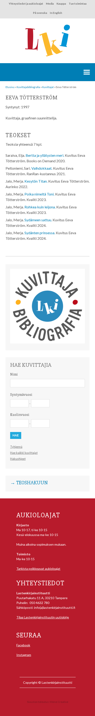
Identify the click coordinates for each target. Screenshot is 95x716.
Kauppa (61, 3)
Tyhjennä (16, 447)
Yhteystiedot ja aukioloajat (26, 3)
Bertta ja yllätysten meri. (45, 155)
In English (56, 13)
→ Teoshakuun (29, 483)
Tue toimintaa (77, 3)
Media (50, 3)
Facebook (23, 645)
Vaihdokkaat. (41, 168)
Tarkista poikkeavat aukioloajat (38, 569)
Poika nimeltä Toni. (39, 194)
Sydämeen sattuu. (38, 220)
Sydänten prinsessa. (39, 233)
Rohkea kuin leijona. (40, 207)
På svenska (40, 13)
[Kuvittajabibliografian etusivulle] (47, 342)
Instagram (23, 655)
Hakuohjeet (18, 459)
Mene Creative (59, 702)
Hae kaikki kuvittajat (24, 453)
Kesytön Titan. (36, 181)
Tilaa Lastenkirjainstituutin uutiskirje (42, 617)
